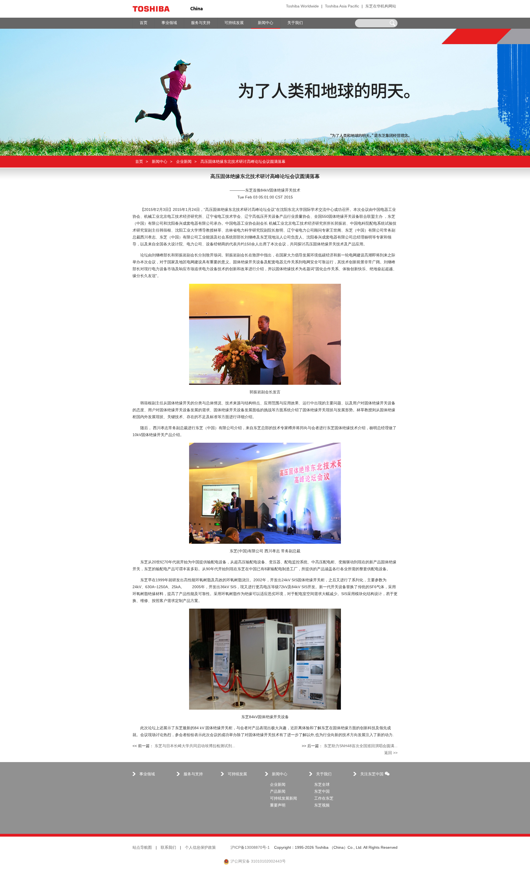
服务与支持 (193, 774)
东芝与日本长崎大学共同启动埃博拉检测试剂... (195, 746)
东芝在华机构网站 (380, 6)
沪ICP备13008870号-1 (250, 848)
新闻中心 (159, 162)
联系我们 (168, 848)
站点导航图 (142, 848)
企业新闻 (184, 162)
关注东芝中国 (371, 774)
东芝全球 (322, 785)
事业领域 (147, 774)
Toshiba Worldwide (302, 6)
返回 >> (391, 753)
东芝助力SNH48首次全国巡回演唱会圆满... (361, 746)
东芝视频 (322, 805)
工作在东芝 (323, 799)
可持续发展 (237, 774)
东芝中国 (322, 792)
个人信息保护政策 (200, 848)
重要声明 (277, 805)
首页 (139, 162)
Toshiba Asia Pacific (342, 6)
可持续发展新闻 (283, 799)
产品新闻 (277, 792)
